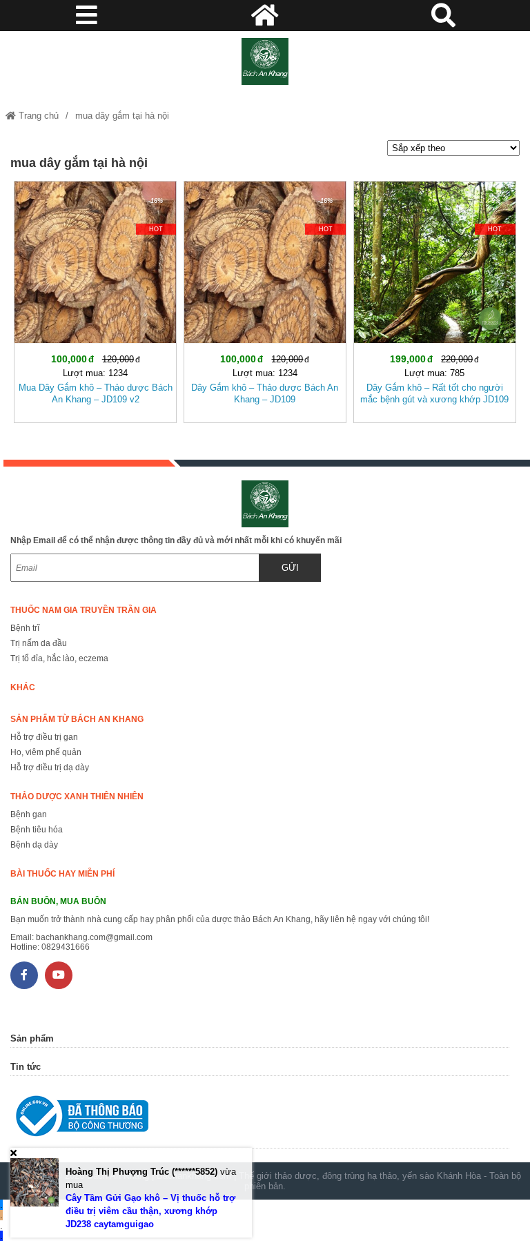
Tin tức (25, 1067)
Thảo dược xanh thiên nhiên (77, 796)
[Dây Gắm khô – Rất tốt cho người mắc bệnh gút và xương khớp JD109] (435, 299)
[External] (259, 1119)
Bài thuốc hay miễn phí (62, 874)
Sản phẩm (32, 1038)
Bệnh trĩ (24, 628)
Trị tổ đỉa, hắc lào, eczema (59, 658)
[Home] (264, 61)
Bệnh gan (28, 814)
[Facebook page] (24, 975)
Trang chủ (37, 115)
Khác (22, 687)
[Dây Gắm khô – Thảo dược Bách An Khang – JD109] (265, 299)
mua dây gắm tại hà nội (122, 115)
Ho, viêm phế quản (45, 752)
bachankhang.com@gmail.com (94, 937)
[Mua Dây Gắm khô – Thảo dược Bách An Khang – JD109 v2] (95, 299)
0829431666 (65, 947)
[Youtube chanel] (58, 975)
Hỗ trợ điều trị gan (44, 737)
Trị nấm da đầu (38, 643)
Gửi (290, 568)
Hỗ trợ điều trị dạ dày (49, 767)
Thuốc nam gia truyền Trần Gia (83, 610)
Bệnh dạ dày (34, 845)
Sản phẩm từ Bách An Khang (77, 719)
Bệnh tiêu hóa (36, 829)
